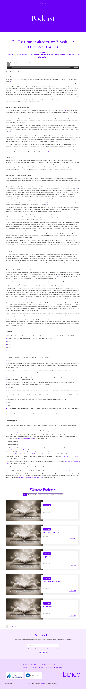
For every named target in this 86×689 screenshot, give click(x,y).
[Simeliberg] (24, 510)
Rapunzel (47, 556)
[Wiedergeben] (8, 67)
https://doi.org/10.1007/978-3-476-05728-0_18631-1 (16, 449)
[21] (6, 408)
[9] (78, 188)
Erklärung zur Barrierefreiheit (55, 667)
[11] (59, 194)
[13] (57, 198)
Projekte (56, 7)
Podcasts (28, 26)
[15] (47, 204)
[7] (48, 151)
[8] (67, 185)
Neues (61, 7)
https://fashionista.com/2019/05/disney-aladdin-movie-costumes (30, 477)
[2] (65, 110)
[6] (57, 141)
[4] (24, 122)
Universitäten (28, 7)
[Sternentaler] (24, 608)
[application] (43, 67)
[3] (6, 116)
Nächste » (14, 626)
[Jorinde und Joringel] (24, 535)
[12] (34, 196)
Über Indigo (20, 7)
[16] (57, 276)
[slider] (77, 67)
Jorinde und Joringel (51, 532)
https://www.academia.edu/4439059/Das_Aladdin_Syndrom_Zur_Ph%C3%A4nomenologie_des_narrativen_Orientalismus (29, 453)
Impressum (25, 667)
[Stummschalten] (74, 67)
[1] (6, 335)
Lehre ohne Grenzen (46, 664)
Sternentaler (48, 606)
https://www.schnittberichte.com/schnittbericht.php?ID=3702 (61, 470)
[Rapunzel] (24, 559)
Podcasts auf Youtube (43, 494)
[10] (55, 192)
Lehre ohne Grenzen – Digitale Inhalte (42, 7)
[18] (71, 292)
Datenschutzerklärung (51, 648)
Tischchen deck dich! (51, 581)
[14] (43, 201)
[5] (10, 131)
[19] (26, 298)
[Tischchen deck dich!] (24, 584)
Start (23, 26)
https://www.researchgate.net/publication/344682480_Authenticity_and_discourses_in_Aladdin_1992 (26, 432)
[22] (6, 413)
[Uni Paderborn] (42, 3)
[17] (6, 395)
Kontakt (67, 7)
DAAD (41, 683)
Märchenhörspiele (32, 494)
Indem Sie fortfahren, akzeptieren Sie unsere (43, 648)
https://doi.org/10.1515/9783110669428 (26, 438)
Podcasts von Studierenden (56, 494)
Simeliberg (47, 508)
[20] (29, 300)
